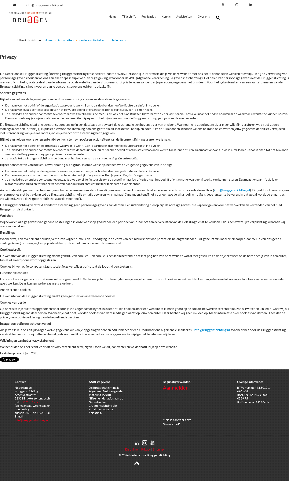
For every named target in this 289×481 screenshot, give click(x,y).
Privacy (146, 449)
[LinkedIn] (250, 4)
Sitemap (158, 449)
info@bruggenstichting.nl (44, 5)
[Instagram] (236, 4)
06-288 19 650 (31, 402)
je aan (174, 420)
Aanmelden (176, 387)
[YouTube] (223, 4)
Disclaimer (132, 449)
